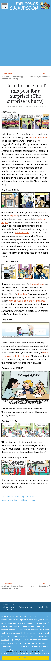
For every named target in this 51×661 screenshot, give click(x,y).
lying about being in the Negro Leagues (28, 300)
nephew (14, 215)
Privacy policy (25, 607)
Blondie (10, 497)
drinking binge (36, 283)
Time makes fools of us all (39, 76)
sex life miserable (38, 137)
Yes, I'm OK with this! (25, 658)
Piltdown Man (22, 232)
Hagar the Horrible (9, 500)
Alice (3, 497)
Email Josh (42, 607)
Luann (32, 500)
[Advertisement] (25, 38)
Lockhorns (23, 500)
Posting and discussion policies (8, 607)
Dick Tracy (19, 497)
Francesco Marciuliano (10, 643)
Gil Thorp (30, 497)
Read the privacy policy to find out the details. (23, 652)
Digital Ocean (29, 633)
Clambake (23, 294)
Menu (4, 7)
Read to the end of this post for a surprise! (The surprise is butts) (25, 93)
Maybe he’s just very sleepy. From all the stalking (12, 77)
